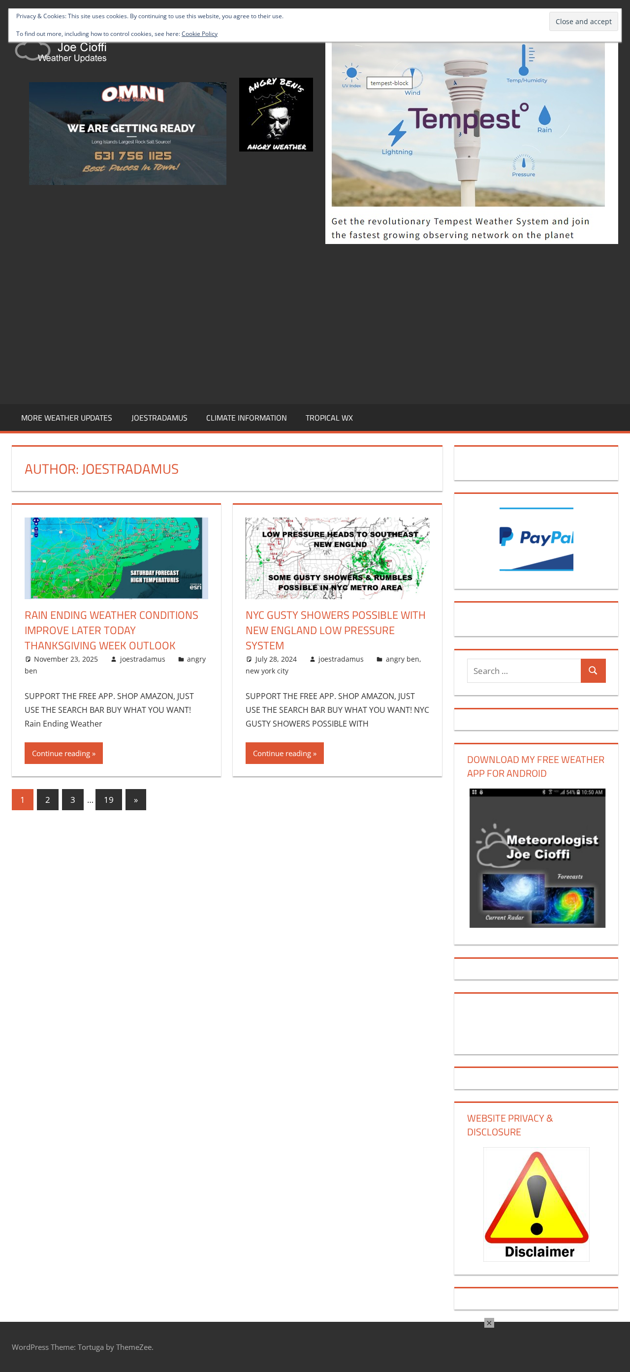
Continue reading (61, 753)
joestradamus (142, 659)
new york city (267, 670)
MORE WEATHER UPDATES (66, 418)
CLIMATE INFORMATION (246, 418)
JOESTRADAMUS (159, 418)
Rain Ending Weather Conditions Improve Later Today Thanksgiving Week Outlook (111, 630)
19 (109, 799)
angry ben (402, 659)
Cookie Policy (200, 34)
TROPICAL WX (329, 418)
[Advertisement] (315, 322)
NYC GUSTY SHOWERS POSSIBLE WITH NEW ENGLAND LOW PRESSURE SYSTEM (336, 630)
